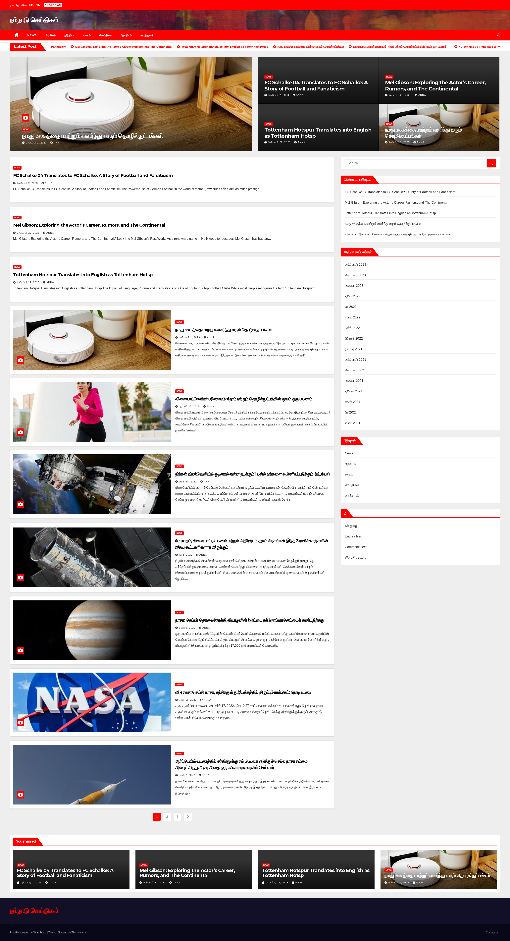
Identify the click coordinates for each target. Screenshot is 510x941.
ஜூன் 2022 (352, 296)
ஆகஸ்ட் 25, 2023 (36, 142)
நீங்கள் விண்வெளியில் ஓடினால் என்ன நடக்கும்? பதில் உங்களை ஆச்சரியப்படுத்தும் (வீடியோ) (252, 474)
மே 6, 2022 (186, 554)
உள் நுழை (351, 525)
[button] (498, 35)
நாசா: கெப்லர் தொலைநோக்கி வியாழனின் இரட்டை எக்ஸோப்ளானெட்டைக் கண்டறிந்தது (249, 620)
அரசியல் (51, 35)
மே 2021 (351, 412)
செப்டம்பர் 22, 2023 (400, 95)
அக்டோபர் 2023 (355, 264)
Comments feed (356, 547)
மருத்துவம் (147, 35)
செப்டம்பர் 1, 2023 (400, 142)
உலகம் (87, 35)
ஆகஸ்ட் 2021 (354, 380)
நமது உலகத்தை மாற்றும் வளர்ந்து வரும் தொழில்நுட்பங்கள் (423, 133)
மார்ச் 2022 (352, 328)
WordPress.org (356, 557)
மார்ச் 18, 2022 (188, 699)
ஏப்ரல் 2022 (352, 317)
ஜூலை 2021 (353, 391)
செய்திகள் (105, 35)
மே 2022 (351, 306)
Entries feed (353, 536)
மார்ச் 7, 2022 (187, 775)
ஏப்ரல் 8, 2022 (187, 627)
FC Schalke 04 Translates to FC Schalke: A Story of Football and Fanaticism (316, 85)
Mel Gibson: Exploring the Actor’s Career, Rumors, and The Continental (435, 85)
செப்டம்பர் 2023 (355, 275)
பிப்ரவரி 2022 (354, 338)
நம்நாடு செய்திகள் (34, 20)
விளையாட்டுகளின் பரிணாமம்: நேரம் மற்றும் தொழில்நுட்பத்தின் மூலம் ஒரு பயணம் (121, 135)
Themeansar (79, 932)
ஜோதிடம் (126, 35)
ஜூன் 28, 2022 (188, 481)
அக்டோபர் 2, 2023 (279, 95)
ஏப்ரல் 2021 (352, 423)
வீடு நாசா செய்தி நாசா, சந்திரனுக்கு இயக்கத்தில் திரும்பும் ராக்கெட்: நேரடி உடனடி (243, 692)
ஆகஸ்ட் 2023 (354, 285)
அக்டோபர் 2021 (355, 359)
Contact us (492, 932)
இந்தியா (70, 35)
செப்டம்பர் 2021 (355, 370)
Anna (57, 142)
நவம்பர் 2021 (353, 349)
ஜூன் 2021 (352, 402)
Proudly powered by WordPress (28, 932)
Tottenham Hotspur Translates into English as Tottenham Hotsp (318, 133)
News (32, 35)
